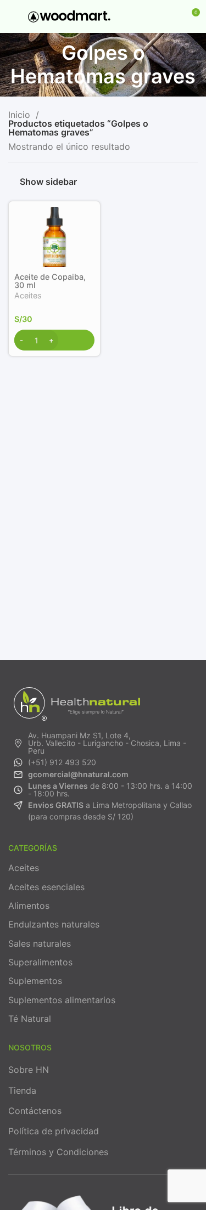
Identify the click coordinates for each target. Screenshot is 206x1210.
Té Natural (29, 1018)
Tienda (22, 1090)
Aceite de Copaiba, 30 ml (50, 281)
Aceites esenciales (46, 886)
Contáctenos (35, 1110)
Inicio (20, 114)
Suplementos (35, 980)
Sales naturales (39, 943)
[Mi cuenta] (171, 16)
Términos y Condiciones (58, 1151)
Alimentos (28, 905)
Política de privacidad (53, 1131)
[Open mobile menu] (13, 16)
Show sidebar (48, 182)
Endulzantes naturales (53, 924)
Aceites (28, 295)
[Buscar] (152, 16)
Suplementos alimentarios (61, 999)
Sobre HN (28, 1069)
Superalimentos (40, 962)
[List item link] (103, 743)
